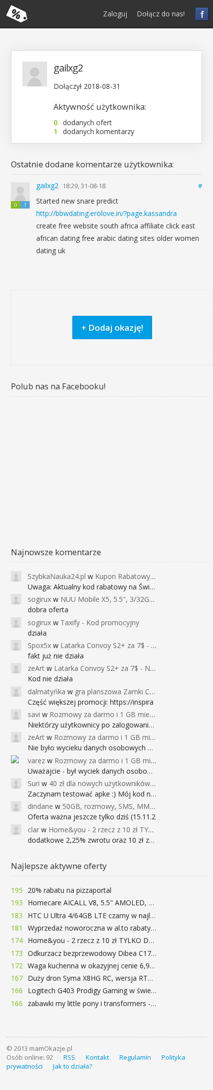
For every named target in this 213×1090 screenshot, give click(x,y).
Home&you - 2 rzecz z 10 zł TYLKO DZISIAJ (97, 940)
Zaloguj (115, 13)
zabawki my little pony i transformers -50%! (97, 1003)
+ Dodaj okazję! (112, 327)
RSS (69, 1057)
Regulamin (135, 1057)
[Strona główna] (16, 14)
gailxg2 (48, 185)
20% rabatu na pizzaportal (69, 890)
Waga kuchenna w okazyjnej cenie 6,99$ (93, 965)
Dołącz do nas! (161, 13)
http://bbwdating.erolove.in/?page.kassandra (106, 213)
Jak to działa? (72, 1066)
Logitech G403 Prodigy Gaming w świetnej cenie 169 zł (116, 990)
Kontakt (97, 1057)
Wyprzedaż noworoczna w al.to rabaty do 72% (102, 928)
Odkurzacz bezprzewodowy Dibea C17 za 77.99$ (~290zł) (120, 953)
